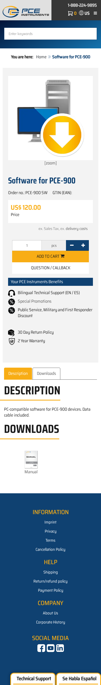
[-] (72, 245)
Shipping (50, 572)
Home (41, 56)
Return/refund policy (50, 581)
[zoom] (50, 163)
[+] (83, 245)
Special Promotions (34, 301)
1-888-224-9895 (82, 5)
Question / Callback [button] (50, 267)
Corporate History (50, 622)
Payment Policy (50, 590)
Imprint (50, 522)
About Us (50, 613)
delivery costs (77, 229)
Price (15, 215)
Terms (50, 540)
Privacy (51, 531)
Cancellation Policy (50, 549)
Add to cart (48, 256)
